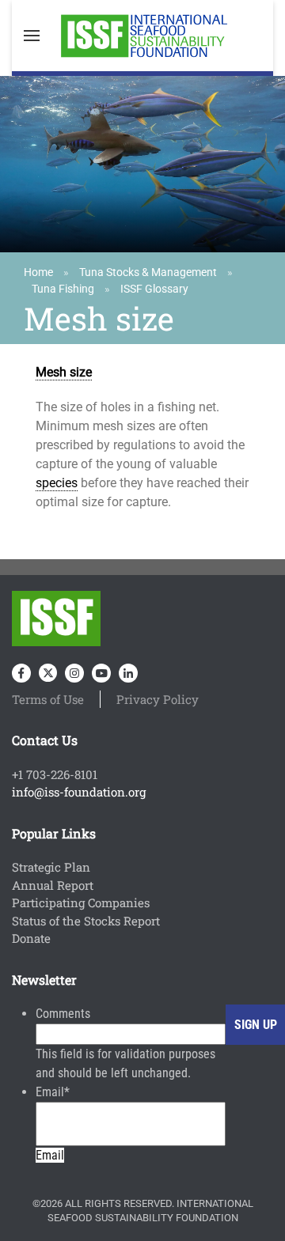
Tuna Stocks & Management (148, 272)
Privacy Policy (157, 699)
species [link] (57, 482)
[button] (32, 35)
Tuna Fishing (63, 288)
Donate (31, 938)
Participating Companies (81, 902)
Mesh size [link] (64, 372)
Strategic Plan (51, 867)
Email (53, 1091)
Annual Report (52, 885)
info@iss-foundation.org (79, 792)
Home (38, 272)
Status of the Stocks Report (86, 921)
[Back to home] (142, 35)
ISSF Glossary (154, 288)
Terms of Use (48, 699)
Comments (63, 1013)
